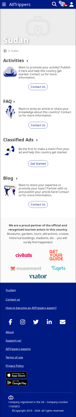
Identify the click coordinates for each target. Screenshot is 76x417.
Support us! (13, 340)
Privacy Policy (15, 366)
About (10, 332)
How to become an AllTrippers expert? (31, 308)
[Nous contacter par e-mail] (63, 323)
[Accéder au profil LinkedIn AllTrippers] (50, 323)
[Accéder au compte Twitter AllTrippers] (37, 323)
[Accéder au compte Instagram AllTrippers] (23, 323)
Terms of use (14, 357)
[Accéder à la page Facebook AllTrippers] (11, 323)
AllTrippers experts (18, 349)
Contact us (13, 299)
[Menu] (4, 4)
